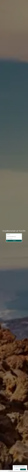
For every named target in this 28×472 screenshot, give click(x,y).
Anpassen (17, 469)
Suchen (14, 240)
